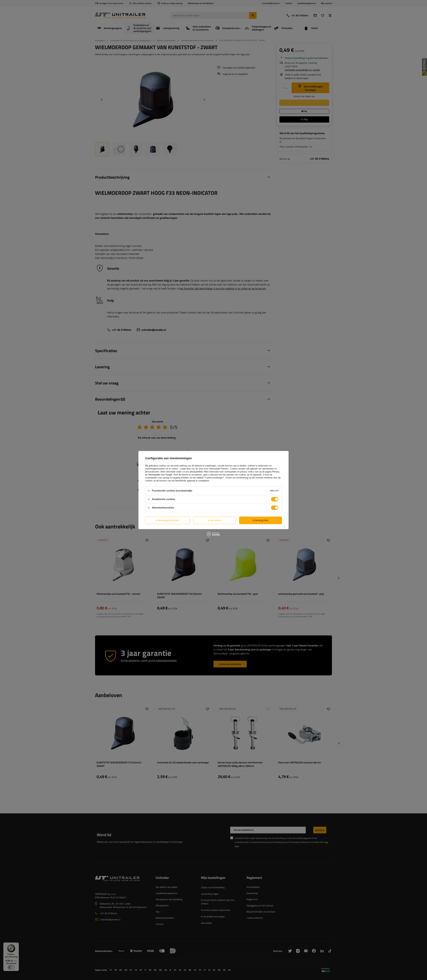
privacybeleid (196, 471)
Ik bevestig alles (260, 520)
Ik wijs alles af (214, 520)
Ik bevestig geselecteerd (167, 520)
